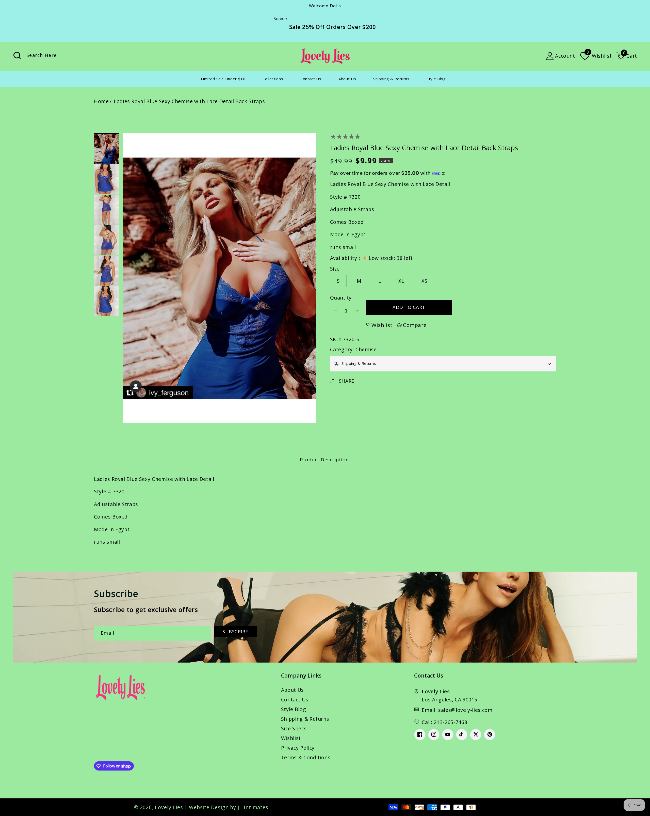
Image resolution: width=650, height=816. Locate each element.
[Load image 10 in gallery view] (106, 240)
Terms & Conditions (306, 757)
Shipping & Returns (305, 718)
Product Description (324, 459)
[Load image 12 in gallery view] (106, 301)
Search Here (17, 55)
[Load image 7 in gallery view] (106, 148)
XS (424, 280)
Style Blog (293, 709)
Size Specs (294, 728)
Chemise (366, 349)
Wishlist (291, 738)
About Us (292, 689)
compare (415, 325)
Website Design (209, 807)
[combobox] (70, 56)
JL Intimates (253, 807)
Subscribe (235, 632)
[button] (626, 56)
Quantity (341, 297)
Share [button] (346, 381)
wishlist (382, 324)
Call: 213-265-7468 (444, 722)
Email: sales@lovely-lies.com (457, 710)
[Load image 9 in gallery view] (106, 209)
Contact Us (294, 699)
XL (401, 280)
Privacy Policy (298, 747)
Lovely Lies (169, 807)
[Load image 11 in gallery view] (106, 270)
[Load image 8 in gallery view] (106, 179)
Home (101, 101)
